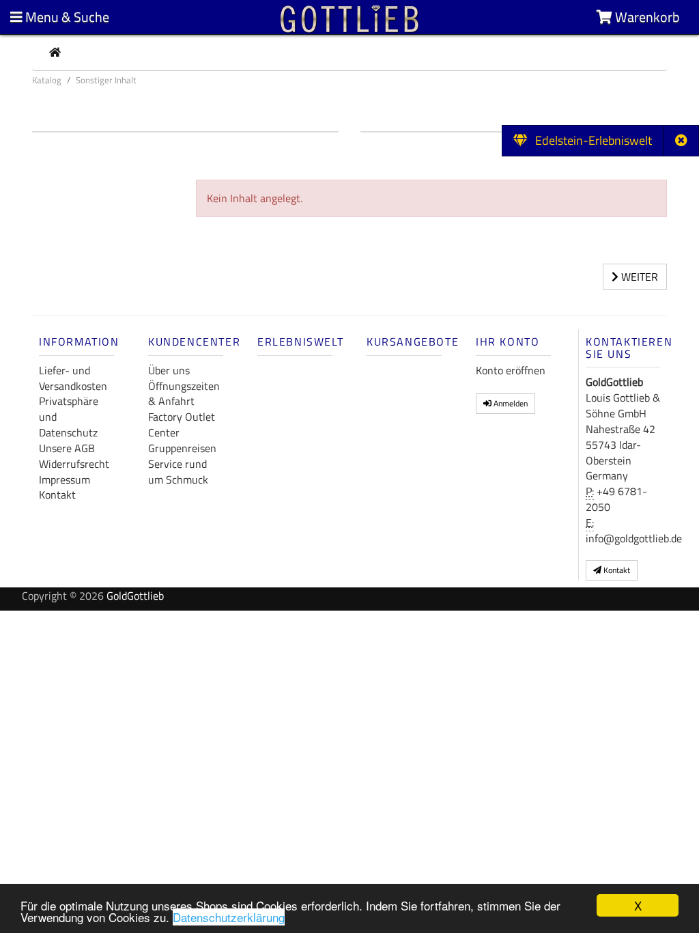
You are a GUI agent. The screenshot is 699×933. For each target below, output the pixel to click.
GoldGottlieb (135, 595)
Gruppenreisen (182, 448)
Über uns (169, 370)
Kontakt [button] (615, 569)
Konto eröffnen (510, 370)
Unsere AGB (67, 448)
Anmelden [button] (509, 403)
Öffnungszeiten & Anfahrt (184, 394)
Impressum (64, 479)
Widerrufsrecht (74, 464)
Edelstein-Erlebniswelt (589, 140)
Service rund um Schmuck (178, 472)
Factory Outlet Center (181, 424)
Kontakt (57, 494)
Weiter (638, 276)
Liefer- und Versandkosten (73, 378)
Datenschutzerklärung (229, 916)
